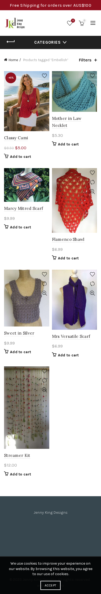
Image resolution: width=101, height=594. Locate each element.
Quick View (44, 94)
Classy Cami (16, 137)
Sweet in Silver (19, 333)
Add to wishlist (44, 76)
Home (13, 60)
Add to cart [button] (20, 156)
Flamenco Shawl (68, 239)
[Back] (11, 41)
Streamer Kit (17, 455)
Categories (47, 42)
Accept (51, 585)
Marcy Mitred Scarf (23, 208)
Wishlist (73, 20)
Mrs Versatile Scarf (71, 336)
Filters (85, 59)
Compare (44, 85)
